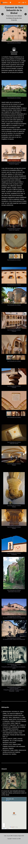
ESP (23, 2)
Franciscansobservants (14, 53)
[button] (25, 2)
